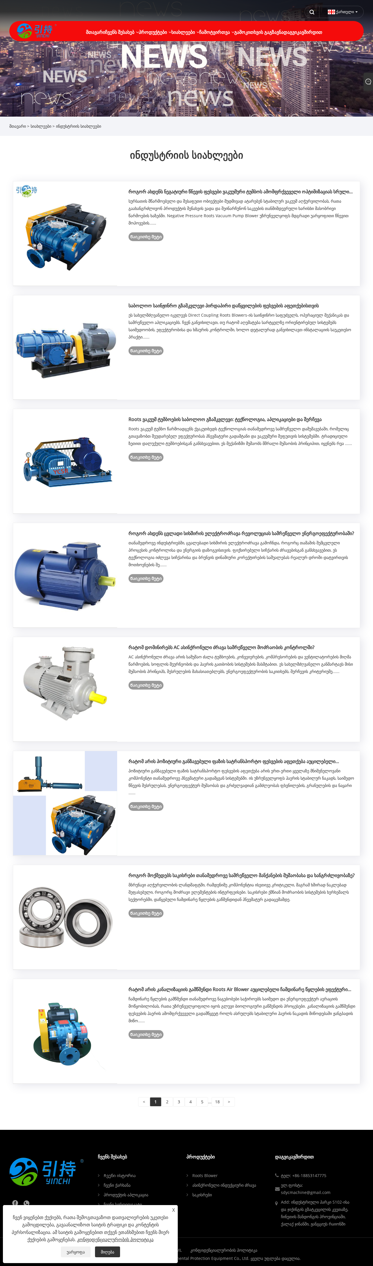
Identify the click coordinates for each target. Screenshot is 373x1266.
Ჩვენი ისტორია (120, 1175)
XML (178, 1250)
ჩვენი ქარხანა (117, 1185)
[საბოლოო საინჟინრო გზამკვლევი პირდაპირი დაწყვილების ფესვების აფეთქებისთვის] (65, 347)
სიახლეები (41, 126)
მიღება (107, 1252)
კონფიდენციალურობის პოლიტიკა (223, 1250)
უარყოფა (76, 1252)
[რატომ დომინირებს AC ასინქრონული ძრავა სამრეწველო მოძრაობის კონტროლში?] (65, 689)
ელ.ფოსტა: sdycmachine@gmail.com (305, 1188)
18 (217, 1101)
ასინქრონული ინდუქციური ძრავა (224, 1185)
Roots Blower (205, 1175)
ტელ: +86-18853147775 (303, 1175)
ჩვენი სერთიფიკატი (123, 1204)
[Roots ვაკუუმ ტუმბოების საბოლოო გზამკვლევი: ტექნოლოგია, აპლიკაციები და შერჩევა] (65, 461)
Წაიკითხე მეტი (146, 236)
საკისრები (202, 1194)
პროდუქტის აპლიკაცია (126, 1194)
